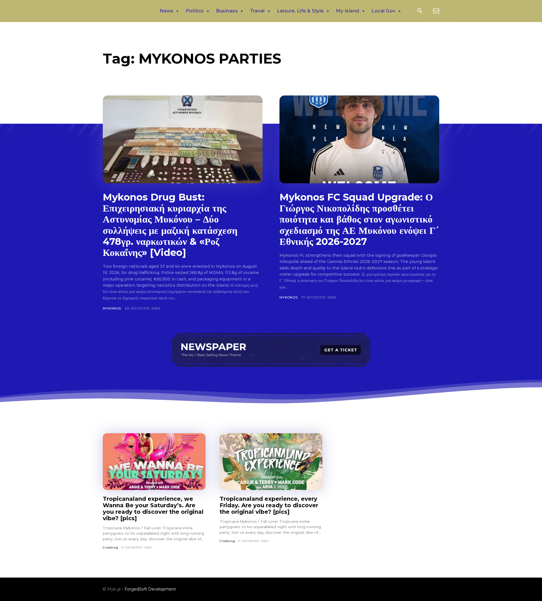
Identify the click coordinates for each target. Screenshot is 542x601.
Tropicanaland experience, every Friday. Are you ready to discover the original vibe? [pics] (269, 505)
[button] (419, 11)
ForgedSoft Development (150, 589)
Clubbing (110, 547)
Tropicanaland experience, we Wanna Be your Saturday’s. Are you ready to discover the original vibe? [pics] (153, 508)
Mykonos (112, 308)
